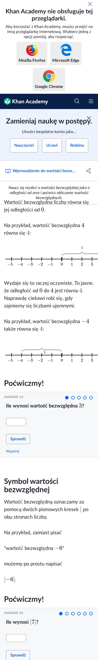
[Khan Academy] (24, 101)
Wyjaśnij (12, 451)
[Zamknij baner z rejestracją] (89, 118)
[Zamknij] (90, 4)
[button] (67, 398)
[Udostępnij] (88, 171)
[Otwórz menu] (91, 101)
